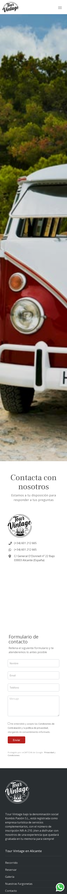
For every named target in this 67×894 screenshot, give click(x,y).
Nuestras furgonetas (18, 884)
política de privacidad (37, 727)
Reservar (11, 870)
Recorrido (11, 863)
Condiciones (13, 755)
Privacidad (49, 752)
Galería (9, 877)
